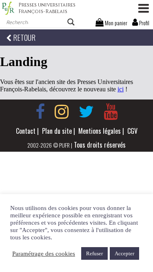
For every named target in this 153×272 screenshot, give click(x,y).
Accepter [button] (124, 253)
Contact (25, 131)
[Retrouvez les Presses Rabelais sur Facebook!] (40, 112)
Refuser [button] (94, 253)
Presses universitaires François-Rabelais (46, 8)
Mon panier (115, 22)
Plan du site (57, 131)
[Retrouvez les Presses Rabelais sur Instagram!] (62, 112)
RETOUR (23, 37)
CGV (132, 131)
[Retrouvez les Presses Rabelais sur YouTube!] (111, 112)
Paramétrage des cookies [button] (43, 253)
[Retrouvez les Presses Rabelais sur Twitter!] (86, 112)
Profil (143, 22)
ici (121, 89)
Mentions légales (99, 131)
